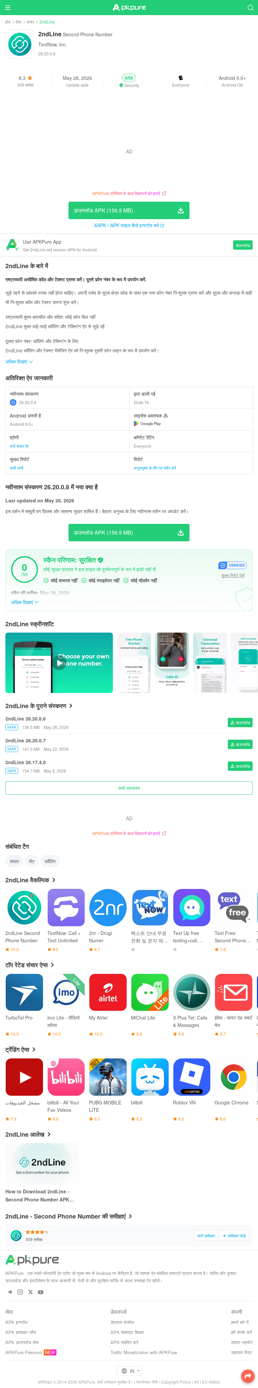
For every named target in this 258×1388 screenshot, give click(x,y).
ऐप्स (18, 21)
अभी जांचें (16, 467)
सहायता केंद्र (241, 1352)
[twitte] (30, 1292)
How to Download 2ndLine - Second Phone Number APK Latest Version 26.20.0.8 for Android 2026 (37, 1195)
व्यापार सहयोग (242, 1342)
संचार (30, 21)
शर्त (196, 1382)
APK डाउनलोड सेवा (22, 1342)
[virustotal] (100, 560)
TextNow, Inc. (52, 44)
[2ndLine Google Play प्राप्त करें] (147, 423)
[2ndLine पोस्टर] (134, 663)
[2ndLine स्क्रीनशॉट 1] (172, 663)
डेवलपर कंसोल (122, 1322)
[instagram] (20, 1292)
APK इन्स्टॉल (16, 1322)
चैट (32, 861)
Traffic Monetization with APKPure (144, 1352)
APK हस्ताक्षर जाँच (20, 1332)
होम (7, 21)
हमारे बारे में (240, 1322)
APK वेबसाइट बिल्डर (127, 1332)
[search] (250, 7)
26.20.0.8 (27, 402)
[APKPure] (129, 8)
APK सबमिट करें (124, 1342)
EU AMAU (211, 1382)
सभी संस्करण (129, 788)
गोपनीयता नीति (147, 1382)
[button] (129, 80)
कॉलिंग (50, 861)
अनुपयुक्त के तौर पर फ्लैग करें (155, 467)
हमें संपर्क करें (241, 1332)
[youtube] (41, 1292)
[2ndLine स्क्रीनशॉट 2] (210, 663)
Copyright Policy (176, 1382)
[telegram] (9, 1292)
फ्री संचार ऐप (19, 446)
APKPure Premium (23, 1352)
